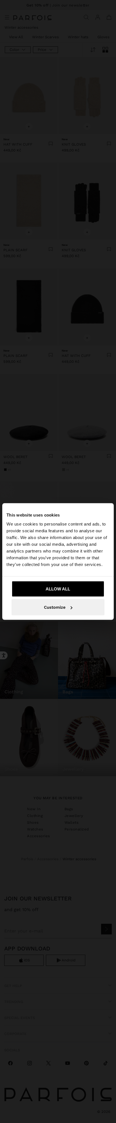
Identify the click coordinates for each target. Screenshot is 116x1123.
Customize (55, 607)
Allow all (58, 588)
